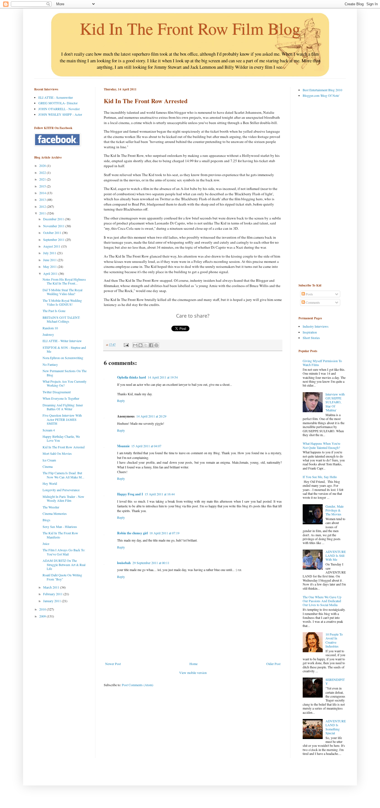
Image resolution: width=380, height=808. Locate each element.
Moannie (123, 446)
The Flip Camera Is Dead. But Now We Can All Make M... (63, 475)
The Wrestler (51, 507)
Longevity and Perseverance (61, 490)
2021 (43, 179)
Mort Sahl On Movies (57, 453)
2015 (43, 186)
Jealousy (48, 334)
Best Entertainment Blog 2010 (322, 90)
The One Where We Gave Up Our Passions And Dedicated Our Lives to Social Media (322, 601)
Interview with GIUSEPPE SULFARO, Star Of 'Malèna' (335, 402)
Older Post (273, 663)
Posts (309, 294)
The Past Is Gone (54, 310)
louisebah (124, 562)
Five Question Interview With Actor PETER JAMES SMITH (62, 419)
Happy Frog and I (130, 494)
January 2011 (52, 601)
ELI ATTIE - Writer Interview (62, 340)
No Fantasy (50, 364)
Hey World (50, 483)
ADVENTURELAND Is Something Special (335, 727)
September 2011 (54, 239)
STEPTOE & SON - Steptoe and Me (64, 349)
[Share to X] (146, 345)
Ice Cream (49, 460)
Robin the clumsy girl (132, 533)
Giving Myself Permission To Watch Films (322, 363)
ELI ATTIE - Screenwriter (55, 97)
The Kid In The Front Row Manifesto (60, 535)
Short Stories (311, 337)
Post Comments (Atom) (137, 685)
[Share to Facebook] (151, 345)
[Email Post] (126, 345)
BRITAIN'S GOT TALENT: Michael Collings (61, 319)
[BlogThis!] (140, 345)
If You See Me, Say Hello (320, 477)
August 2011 (52, 246)
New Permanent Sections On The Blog (65, 373)
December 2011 (54, 219)
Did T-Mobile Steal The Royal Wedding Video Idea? (62, 292)
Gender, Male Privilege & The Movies (334, 510)
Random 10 (50, 328)
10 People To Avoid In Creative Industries (334, 640)
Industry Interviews (316, 326)
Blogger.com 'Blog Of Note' (321, 95)
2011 (43, 213)
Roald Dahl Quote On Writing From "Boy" (62, 577)
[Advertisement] (320, 190)
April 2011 (50, 273)
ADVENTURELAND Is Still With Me (335, 555)
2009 (43, 616)
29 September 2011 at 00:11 (150, 562)
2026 (43, 165)
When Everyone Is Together (61, 398)
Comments (312, 302)
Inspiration (310, 332)
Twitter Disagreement (57, 392)
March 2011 (51, 587)
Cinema (48, 466)
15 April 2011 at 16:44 (160, 494)
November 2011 (54, 226)
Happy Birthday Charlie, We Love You (61, 438)
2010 (43, 609)
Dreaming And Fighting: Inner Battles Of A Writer (63, 407)
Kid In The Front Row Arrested (64, 447)
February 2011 (53, 594)
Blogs (46, 520)
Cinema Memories (55, 513)
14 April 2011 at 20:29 (151, 416)
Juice (46, 543)
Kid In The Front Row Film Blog (190, 28)
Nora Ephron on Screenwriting (63, 357)
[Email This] (135, 345)
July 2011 (50, 253)
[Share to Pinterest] (156, 345)
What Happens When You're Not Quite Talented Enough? (321, 445)
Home (193, 663)
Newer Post (113, 663)
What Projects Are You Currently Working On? (65, 383)
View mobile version (193, 672)
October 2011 (52, 232)
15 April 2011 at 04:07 (146, 446)
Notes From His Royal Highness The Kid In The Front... (64, 281)
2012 (43, 206)
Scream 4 (49, 430)
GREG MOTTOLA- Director (58, 103)
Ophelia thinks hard (131, 377)
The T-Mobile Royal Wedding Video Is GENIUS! (62, 302)
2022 (43, 172)
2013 (43, 199)
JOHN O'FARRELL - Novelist (59, 109)
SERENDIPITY (335, 681)
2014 (43, 193)
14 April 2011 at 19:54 (163, 377)
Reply (121, 400)
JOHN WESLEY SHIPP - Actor (60, 114)
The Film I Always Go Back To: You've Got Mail (64, 552)
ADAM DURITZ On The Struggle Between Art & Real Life (64, 564)
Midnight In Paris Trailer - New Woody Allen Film (63, 498)
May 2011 (50, 266)
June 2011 (50, 260)
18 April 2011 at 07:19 (164, 533)
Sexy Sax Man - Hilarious (60, 526)
